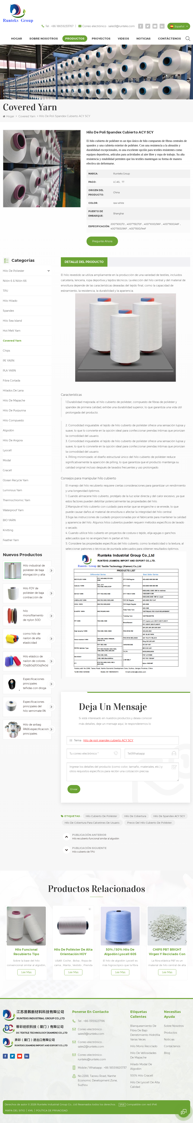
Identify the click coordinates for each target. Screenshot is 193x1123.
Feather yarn (11, 540)
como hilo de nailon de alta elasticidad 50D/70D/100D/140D (36, 638)
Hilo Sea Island (12, 320)
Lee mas (28, 972)
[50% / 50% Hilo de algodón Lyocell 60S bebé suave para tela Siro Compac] (74, 926)
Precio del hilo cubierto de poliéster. (149, 822)
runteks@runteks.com (92, 1059)
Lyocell (7, 450)
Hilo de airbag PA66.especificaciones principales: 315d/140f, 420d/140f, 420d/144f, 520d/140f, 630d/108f (36, 729)
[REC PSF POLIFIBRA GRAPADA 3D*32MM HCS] (168, 926)
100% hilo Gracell (141, 1075)
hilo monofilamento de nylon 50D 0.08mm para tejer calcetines (33, 615)
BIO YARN (9, 520)
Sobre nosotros (43, 38)
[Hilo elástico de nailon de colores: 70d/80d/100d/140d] (13, 661)
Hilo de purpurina (14, 410)
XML (30, 1110)
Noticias (143, 38)
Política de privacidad (51, 1110)
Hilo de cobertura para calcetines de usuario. (92, 822)
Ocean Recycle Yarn (15, 480)
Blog (167, 1053)
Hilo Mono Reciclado (143, 1046)
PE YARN (8, 360)
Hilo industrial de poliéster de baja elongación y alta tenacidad (34, 570)
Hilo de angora (13, 440)
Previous (7, 941)
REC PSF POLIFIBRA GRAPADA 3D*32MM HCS (168, 952)
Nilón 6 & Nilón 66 (15, 280)
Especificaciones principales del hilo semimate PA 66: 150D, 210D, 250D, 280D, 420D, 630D (34, 706)
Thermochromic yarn (16, 500)
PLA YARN (9, 370)
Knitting (8, 530)
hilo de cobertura (135, 816)
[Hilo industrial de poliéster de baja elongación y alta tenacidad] (13, 570)
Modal (7, 460)
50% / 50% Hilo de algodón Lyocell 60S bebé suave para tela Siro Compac (74, 952)
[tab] (84, 262)
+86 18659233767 (62, 26)
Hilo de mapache (14, 400)
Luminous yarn (12, 490)
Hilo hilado (10, 300)
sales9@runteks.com (121, 26)
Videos (123, 38)
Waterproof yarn (13, 510)
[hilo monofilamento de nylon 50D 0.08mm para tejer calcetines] (13, 616)
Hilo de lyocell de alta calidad (145, 1085)
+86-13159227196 (94, 1021)
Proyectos (101, 38)
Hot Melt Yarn (11, 330)
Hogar (16, 38)
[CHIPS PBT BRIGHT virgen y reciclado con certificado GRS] (121, 926)
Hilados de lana (13, 390)
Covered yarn (26, 116)
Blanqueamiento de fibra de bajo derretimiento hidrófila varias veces (145, 1032)
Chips (6, 350)
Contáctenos (169, 38)
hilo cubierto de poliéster (101, 816)
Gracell (7, 470)
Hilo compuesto (13, 420)
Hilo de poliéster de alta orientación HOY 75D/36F (28, 952)
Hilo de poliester (13, 271)
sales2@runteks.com (91, 1046)
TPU (5, 290)
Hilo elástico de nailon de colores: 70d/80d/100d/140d (35, 661)
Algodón (8, 430)
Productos (74, 38)
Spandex (8, 310)
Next (186, 941)
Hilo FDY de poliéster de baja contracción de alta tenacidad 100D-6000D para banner (35, 593)
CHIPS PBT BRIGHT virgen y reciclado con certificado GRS (121, 952)
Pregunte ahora (102, 241)
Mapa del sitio (15, 1110)
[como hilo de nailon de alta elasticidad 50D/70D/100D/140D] (13, 638)
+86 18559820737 (115, 1067)
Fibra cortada (11, 380)
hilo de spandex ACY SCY (169, 816)
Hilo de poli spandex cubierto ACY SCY (108, 740)
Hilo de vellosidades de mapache (143, 1055)
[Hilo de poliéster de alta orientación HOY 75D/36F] (27, 926)
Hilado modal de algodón (141, 1066)
